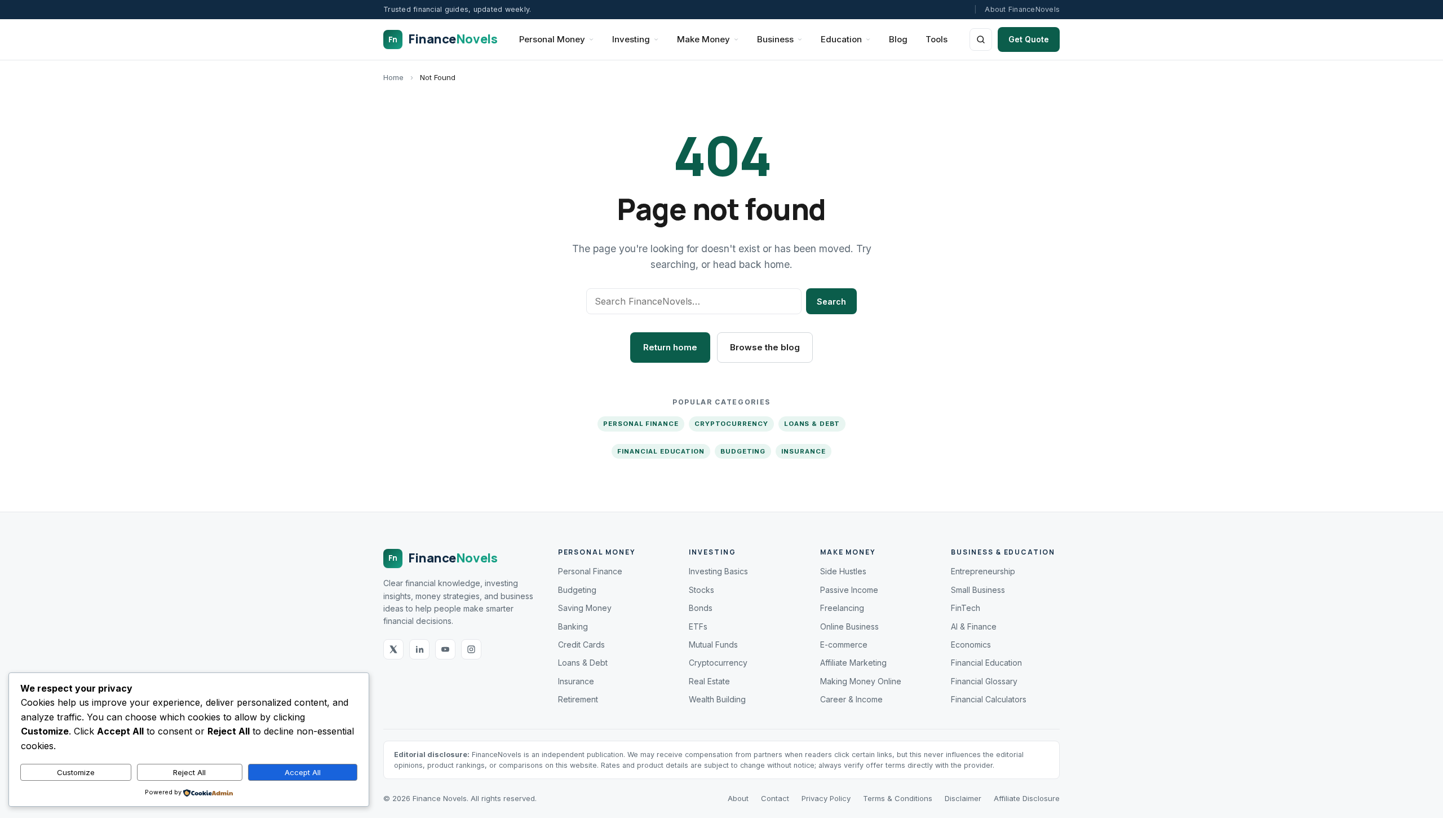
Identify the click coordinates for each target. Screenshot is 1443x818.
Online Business (849, 626)
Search (831, 301)
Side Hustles (843, 571)
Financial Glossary (984, 681)
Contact (775, 798)
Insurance (803, 451)
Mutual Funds (713, 644)
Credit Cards (581, 644)
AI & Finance (974, 626)
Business (775, 39)
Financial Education (660, 451)
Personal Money (552, 39)
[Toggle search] (981, 39)
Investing (631, 39)
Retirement (578, 699)
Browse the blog (765, 347)
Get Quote (1028, 39)
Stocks (701, 590)
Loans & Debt (812, 424)
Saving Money (585, 608)
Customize (76, 772)
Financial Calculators (988, 699)
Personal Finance (641, 424)
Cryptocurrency (731, 424)
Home (393, 77)
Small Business (978, 590)
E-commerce (843, 644)
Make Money (703, 39)
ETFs (698, 626)
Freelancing (842, 608)
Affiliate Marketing (853, 662)
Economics (971, 644)
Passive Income (849, 590)
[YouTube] (445, 649)
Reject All (189, 772)
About (738, 798)
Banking (573, 626)
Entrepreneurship (983, 571)
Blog (898, 39)
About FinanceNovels (1022, 9)
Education (841, 39)
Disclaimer (963, 798)
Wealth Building (717, 699)
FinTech (965, 608)
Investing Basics (718, 571)
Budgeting (742, 451)
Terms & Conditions (897, 798)
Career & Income (851, 699)
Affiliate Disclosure (1027, 798)
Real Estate (709, 681)
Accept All (303, 772)
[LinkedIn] (419, 649)
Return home (670, 347)
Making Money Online (860, 681)
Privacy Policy (826, 798)
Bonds (700, 608)
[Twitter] (393, 649)
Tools (937, 39)
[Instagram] (471, 649)
